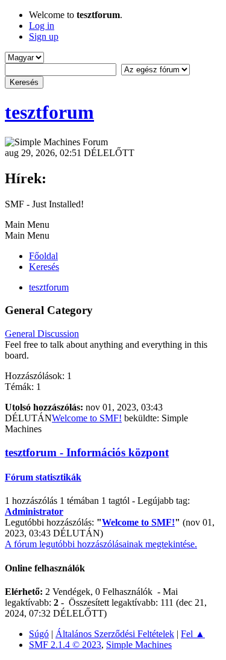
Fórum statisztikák (43, 477)
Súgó (39, 634)
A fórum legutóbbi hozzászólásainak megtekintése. (101, 544)
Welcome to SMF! (87, 418)
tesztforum (49, 112)
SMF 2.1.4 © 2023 (65, 645)
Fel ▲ (193, 634)
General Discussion (42, 333)
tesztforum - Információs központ (87, 452)
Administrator (34, 511)
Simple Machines (139, 645)
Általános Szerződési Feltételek (114, 634)
